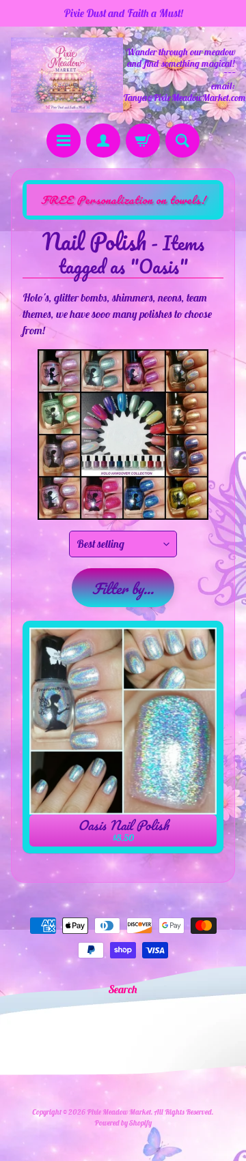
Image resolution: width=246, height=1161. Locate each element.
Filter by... (123, 588)
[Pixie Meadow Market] (67, 75)
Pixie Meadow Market (119, 1112)
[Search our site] (182, 140)
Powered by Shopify (123, 1123)
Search (123, 989)
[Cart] (143, 140)
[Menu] (63, 140)
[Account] (103, 140)
